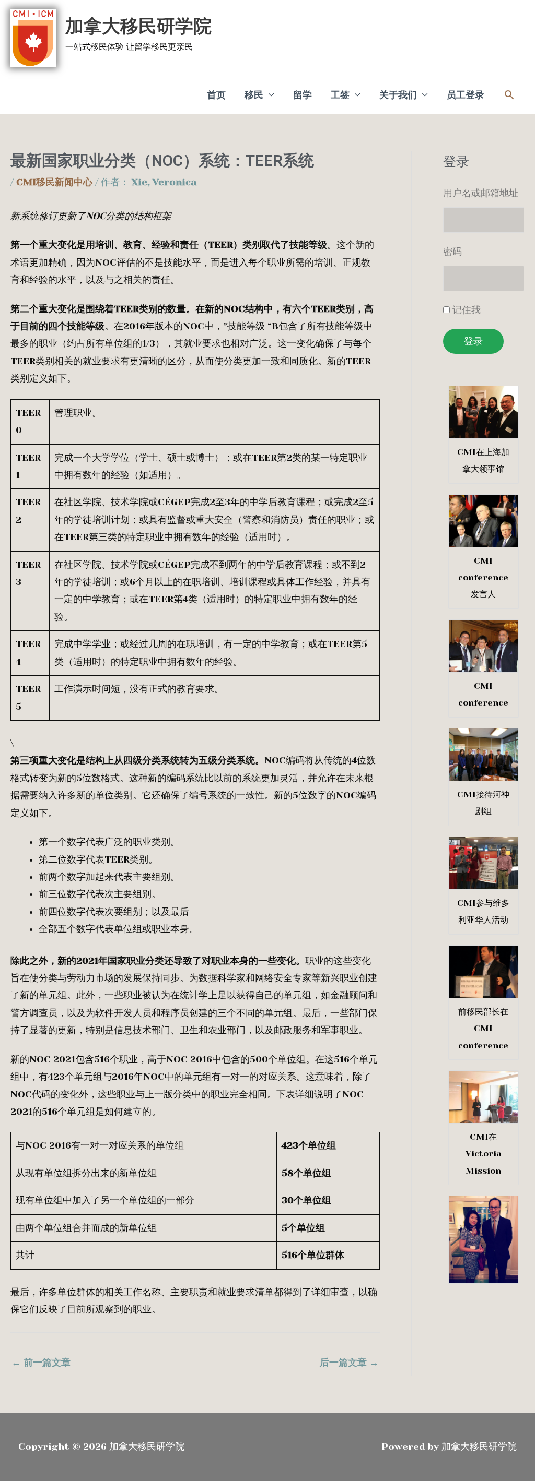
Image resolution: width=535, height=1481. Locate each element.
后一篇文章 (349, 1362)
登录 (473, 341)
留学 (302, 95)
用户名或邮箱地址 (480, 193)
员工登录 (465, 95)
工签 (340, 95)
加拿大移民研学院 (138, 26)
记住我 (466, 310)
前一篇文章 (41, 1362)
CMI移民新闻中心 (54, 182)
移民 (254, 95)
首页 (216, 95)
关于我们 (398, 95)
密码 (452, 251)
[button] (509, 95)
